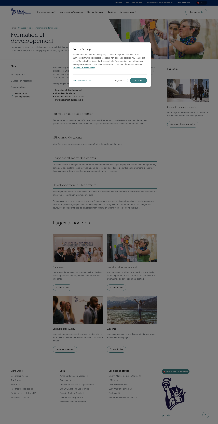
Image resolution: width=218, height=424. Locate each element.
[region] (110, 64)
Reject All (119, 81)
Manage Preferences (82, 81)
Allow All (138, 81)
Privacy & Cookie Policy (84, 68)
